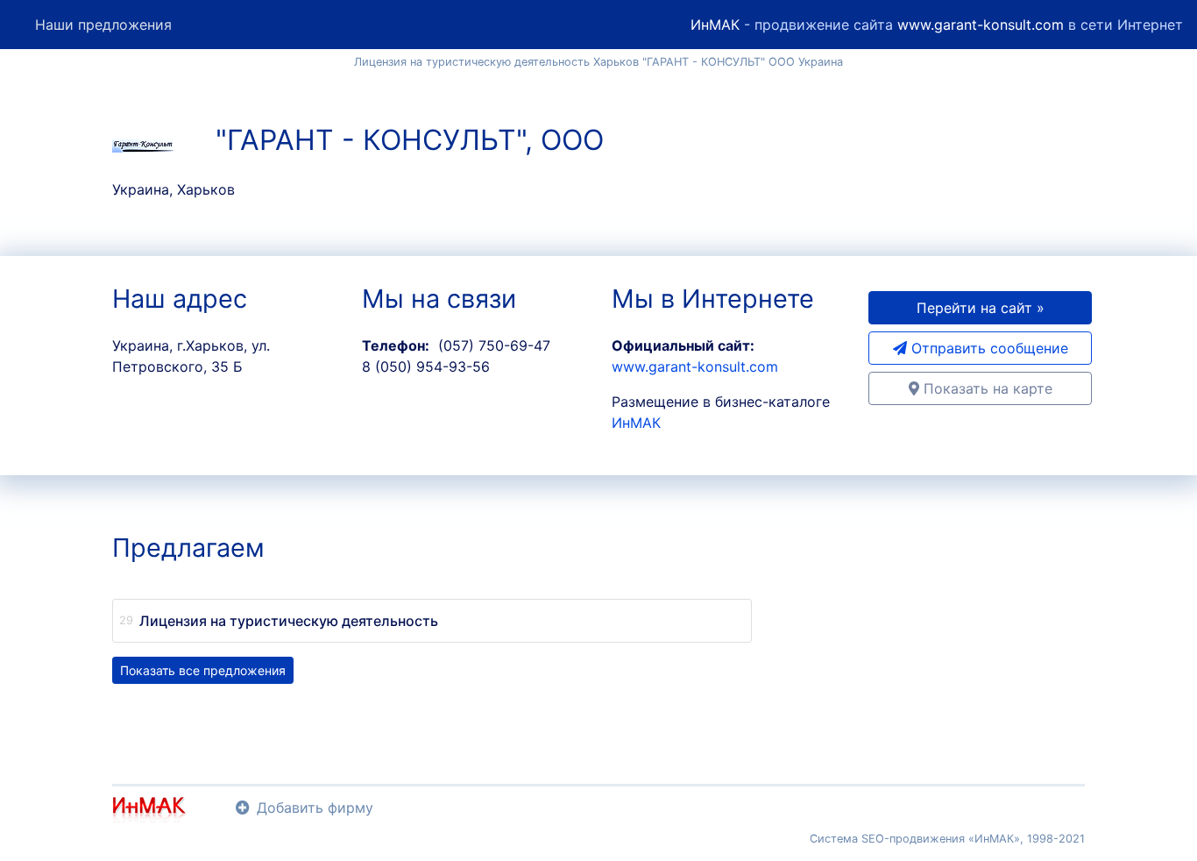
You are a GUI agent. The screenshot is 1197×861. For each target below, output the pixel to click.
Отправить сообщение (987, 348)
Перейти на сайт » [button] (981, 308)
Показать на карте (985, 388)
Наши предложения (103, 24)
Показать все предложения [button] (203, 670)
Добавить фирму (315, 807)
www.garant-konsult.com (980, 24)
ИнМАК (715, 24)
